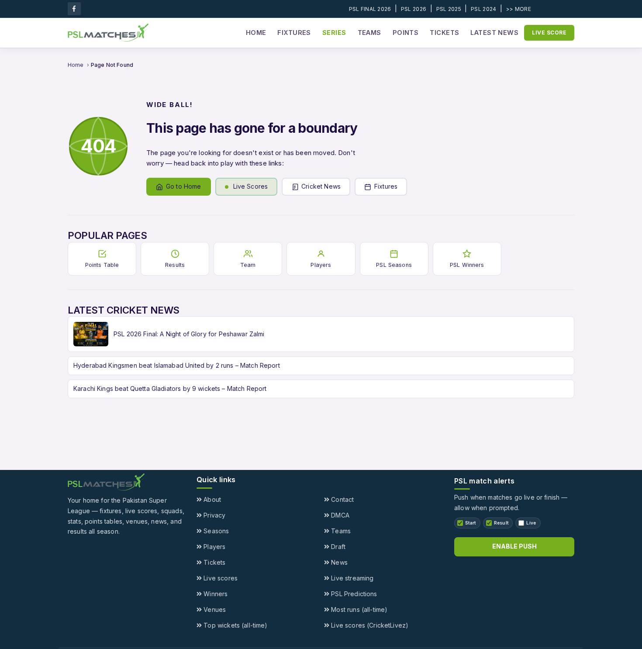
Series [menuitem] (334, 32)
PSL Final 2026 (370, 9)
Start (470, 522)
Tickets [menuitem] (444, 32)
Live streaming (351, 578)
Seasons (215, 531)
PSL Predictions (353, 593)
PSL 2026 (413, 9)
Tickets (213, 562)
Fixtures (385, 186)
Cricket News (321, 186)
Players (213, 546)
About (211, 499)
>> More (518, 9)
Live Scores (250, 186)
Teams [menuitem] (369, 32)
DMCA (339, 515)
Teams (340, 531)
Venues (214, 609)
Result (501, 522)
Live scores (220, 578)
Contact (341, 499)
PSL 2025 (448, 9)
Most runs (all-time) (358, 609)
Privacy (213, 515)
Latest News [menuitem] (494, 32)
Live (531, 522)
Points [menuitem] (406, 32)
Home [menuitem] (256, 32)
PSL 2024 (483, 9)
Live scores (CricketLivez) (368, 625)
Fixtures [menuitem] (294, 32)
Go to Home (183, 186)
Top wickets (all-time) (234, 625)
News (338, 562)
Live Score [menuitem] (549, 32)
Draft (337, 546)
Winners (215, 593)
